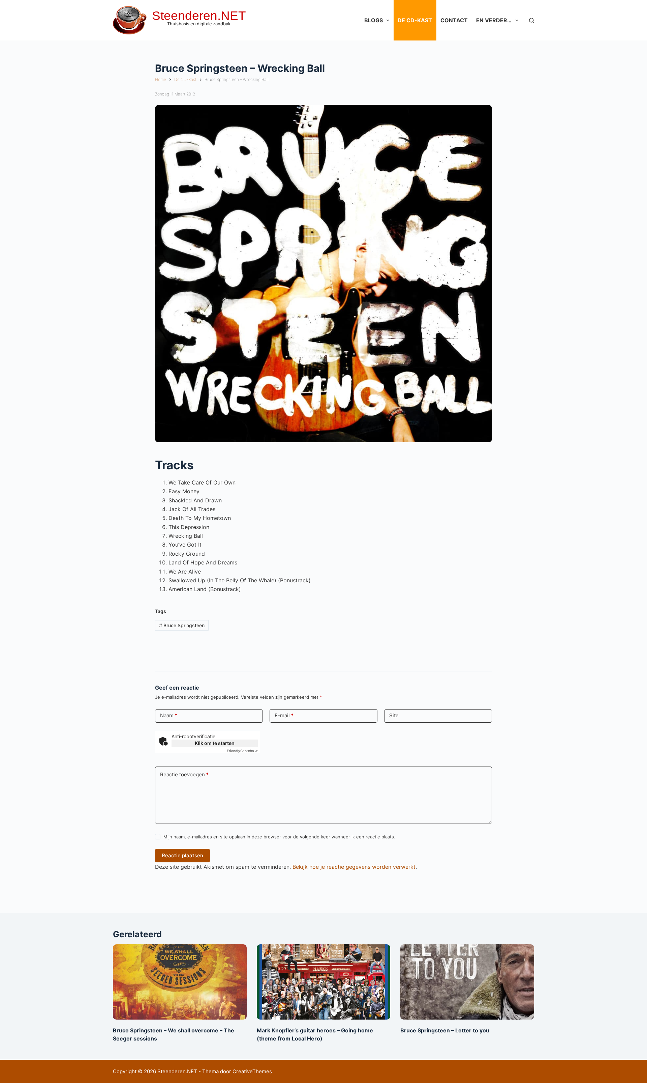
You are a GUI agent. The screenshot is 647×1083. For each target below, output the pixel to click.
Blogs (373, 20)
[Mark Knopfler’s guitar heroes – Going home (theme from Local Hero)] (324, 982)
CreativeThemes (252, 1071)
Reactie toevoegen (184, 774)
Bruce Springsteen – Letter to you (444, 1030)
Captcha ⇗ (242, 751)
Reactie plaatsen (182, 855)
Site (394, 715)
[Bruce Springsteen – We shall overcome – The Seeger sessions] (180, 982)
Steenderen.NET (199, 16)
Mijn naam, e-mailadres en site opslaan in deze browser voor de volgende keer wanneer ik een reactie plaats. (279, 836)
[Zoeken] (531, 20)
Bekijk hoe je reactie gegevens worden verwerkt (353, 866)
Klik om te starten (215, 743)
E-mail (284, 715)
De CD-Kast (415, 20)
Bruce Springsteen (182, 625)
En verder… (494, 20)
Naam (168, 715)
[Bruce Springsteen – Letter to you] (467, 982)
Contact (454, 20)
